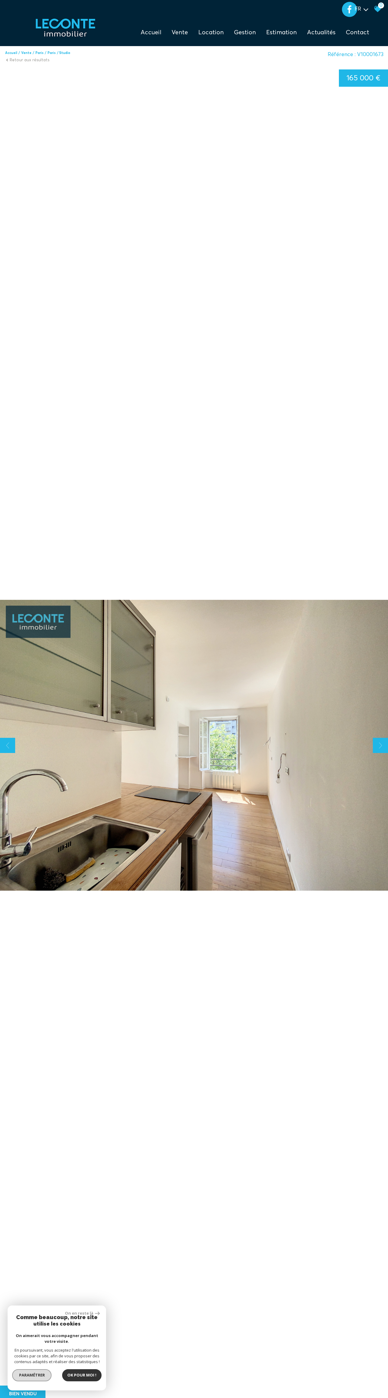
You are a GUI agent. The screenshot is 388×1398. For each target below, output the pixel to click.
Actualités (321, 32)
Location (211, 32)
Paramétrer (32, 1375)
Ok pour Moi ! (81, 1375)
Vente (26, 53)
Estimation (281, 32)
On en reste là (79, 1313)
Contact (357, 32)
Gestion (245, 32)
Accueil (151, 32)
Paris (39, 53)
